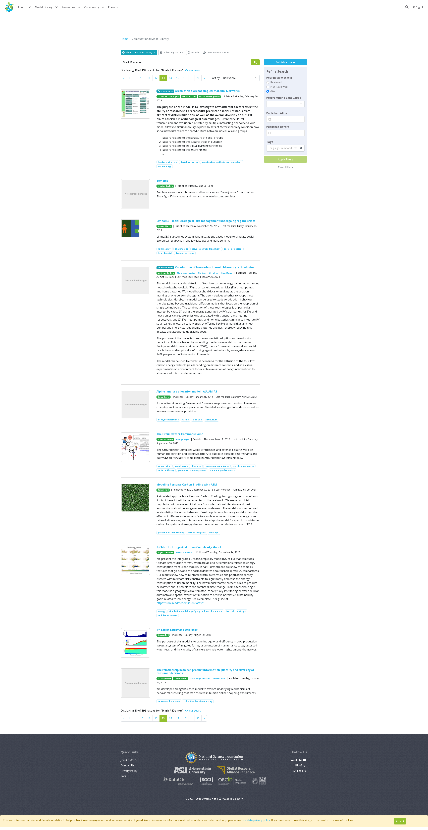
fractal (230, 611)
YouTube (297, 760)
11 (148, 78)
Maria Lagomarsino (186, 273)
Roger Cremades (165, 552)
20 (197, 78)
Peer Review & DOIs (218, 52)
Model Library (44, 7)
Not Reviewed (279, 86)
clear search (194, 70)
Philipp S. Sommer (184, 552)
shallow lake (181, 248)
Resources (68, 7)
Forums (113, 7)
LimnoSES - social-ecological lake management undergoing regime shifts (205, 221)
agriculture (211, 419)
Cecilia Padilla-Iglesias (209, 96)
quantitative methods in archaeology (222, 162)
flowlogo (196, 466)
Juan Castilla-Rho (165, 439)
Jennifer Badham (165, 186)
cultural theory (166, 470)
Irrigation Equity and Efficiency (176, 630)
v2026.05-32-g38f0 (233, 798)
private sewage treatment (206, 248)
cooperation (164, 466)
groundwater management (192, 470)
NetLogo (214, 532)
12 (155, 78)
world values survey (243, 466)
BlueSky (300, 765)
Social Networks (189, 162)
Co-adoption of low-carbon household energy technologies (214, 267)
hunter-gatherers (167, 162)
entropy (241, 611)
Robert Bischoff (189, 96)
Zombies (162, 181)
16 (184, 78)
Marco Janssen (164, 678)
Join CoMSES (129, 760)
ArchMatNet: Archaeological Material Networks (207, 91)
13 (163, 78)
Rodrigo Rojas (182, 439)
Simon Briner (164, 397)
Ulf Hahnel (213, 273)
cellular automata (167, 615)
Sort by (215, 78)
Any (272, 91)
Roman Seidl (163, 490)
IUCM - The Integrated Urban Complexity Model (188, 547)
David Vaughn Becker (200, 678)
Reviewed (276, 82)
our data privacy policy (256, 820)
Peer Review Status (279, 77)
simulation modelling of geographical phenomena (196, 611)
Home (124, 39)
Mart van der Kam (166, 273)
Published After (276, 113)
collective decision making (198, 701)
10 (141, 78)
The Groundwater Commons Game (179, 434)
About (22, 7)
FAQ (123, 776)
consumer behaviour (169, 701)
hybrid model (165, 253)
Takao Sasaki (180, 678)
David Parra (226, 273)
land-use (197, 419)
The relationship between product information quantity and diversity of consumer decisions (205, 671)
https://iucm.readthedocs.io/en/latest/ (180, 603)
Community (91, 7)
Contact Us (127, 765)
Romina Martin (164, 226)
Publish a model (285, 62)
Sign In (419, 7)
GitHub (195, 52)
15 (177, 78)
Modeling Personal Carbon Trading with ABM (186, 484)
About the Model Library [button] (139, 52)
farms (185, 419)
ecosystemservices (168, 419)
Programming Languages (283, 97)
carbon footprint (197, 532)
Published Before (277, 126)
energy (162, 611)
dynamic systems (185, 253)
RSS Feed (298, 771)
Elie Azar (202, 273)
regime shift (164, 248)
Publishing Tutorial (173, 52)
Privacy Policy (129, 771)
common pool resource (222, 470)
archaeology (164, 166)
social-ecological (233, 248)
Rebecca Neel (218, 678)
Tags (269, 142)
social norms (181, 466)
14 (170, 78)
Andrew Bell (163, 635)
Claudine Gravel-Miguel (168, 96)
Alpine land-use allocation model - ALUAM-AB (186, 391)
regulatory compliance (217, 466)
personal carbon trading (171, 532)
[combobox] (285, 104)
